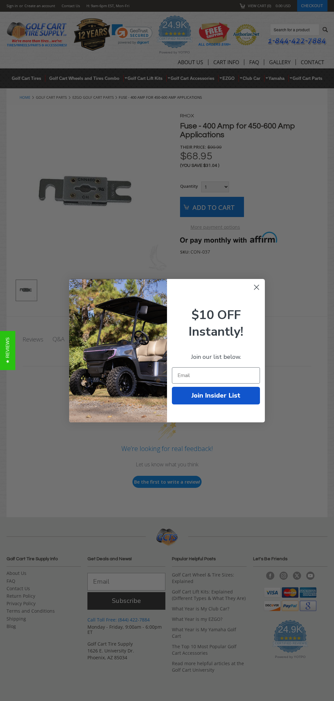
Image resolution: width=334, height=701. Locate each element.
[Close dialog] (256, 287)
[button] (7, 350)
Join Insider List (215, 395)
